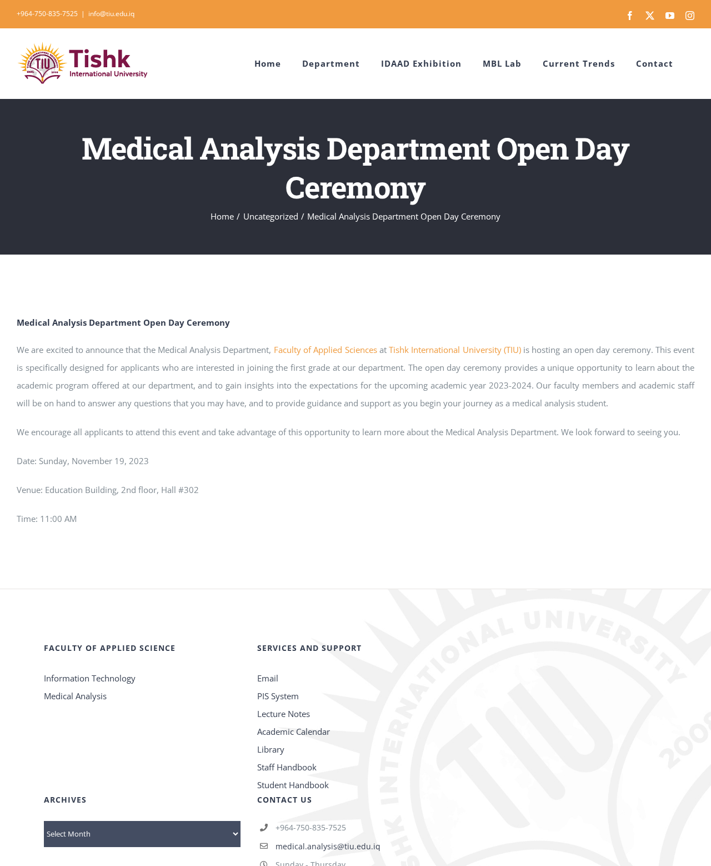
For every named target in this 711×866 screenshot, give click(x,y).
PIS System (278, 695)
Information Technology (91, 678)
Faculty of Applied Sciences (325, 349)
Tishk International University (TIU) (455, 349)
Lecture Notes (283, 713)
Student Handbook (293, 784)
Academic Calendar (293, 731)
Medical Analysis (76, 695)
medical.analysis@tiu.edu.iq (328, 846)
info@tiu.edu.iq (111, 13)
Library (270, 749)
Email (267, 678)
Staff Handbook (287, 767)
